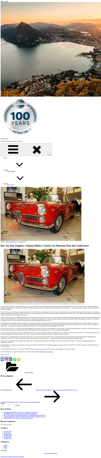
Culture (31, 372)
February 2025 (7, 431)
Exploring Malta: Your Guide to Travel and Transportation (18, 418)
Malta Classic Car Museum (46, 351)
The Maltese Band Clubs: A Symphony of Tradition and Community (21, 412)
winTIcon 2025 (4, 138)
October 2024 (7, 437)
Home (5, 157)
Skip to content (4, 1)
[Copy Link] (18, 359)
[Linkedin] (10, 359)
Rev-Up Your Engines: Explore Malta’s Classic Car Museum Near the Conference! (24, 415)
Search (2, 403)
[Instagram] (6, 359)
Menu (50, 155)
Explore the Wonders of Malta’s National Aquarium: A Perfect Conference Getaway (25, 416)
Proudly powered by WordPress (16, 456)
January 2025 (7, 432)
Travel (5, 448)
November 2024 (8, 435)
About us (6, 183)
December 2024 (8, 434)
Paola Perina (22, 241)
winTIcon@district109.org (50, 453)
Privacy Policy (10, 185)
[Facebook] (2, 359)
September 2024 (8, 438)
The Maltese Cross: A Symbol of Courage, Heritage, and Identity (20, 413)
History (5, 446)
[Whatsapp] (14, 359)
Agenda (6, 170)
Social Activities (11, 171)
